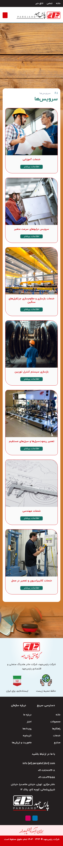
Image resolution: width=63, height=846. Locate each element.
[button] (5, 15)
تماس (49, 3)
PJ (56, 93)
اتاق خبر (39, 3)
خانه (58, 3)
